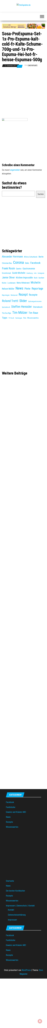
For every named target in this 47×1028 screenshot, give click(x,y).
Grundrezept (6, 273)
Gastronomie (29, 268)
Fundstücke (10, 807)
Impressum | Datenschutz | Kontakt (20, 905)
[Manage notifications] (40, 1021)
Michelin (35, 282)
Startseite (10, 881)
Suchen (41, 194)
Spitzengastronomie (34, 301)
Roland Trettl (10, 301)
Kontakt (11, 910)
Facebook (35, 262)
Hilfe (35, 273)
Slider (23, 301)
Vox (24, 318)
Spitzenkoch (6, 307)
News (19, 288)
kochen (41, 278)
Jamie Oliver (8, 277)
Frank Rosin (8, 268)
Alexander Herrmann (12, 256)
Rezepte (33, 294)
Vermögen (18, 318)
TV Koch (11, 318)
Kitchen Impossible (24, 277)
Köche (4, 283)
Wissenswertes (33, 318)
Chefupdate (32, 65)
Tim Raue (33, 312)
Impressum (12, 920)
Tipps (4, 317)
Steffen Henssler (21, 306)
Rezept (23, 294)
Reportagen (6, 295)
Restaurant (14, 295)
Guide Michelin (18, 273)
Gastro (18, 268)
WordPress (26, 970)
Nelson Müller (8, 288)
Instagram (41, 273)
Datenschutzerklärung (17, 915)
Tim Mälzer (19, 313)
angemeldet (15, 170)
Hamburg (30, 273)
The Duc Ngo (6, 313)
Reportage (37, 288)
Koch (35, 278)
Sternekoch (37, 307)
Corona (18, 262)
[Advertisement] (23, 93)
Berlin (41, 256)
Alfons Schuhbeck (30, 257)
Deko (27, 263)
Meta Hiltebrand (23, 283)
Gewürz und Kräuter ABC (16, 812)
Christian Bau (7, 263)
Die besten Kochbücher (15, 891)
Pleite (27, 288)
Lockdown (12, 283)
